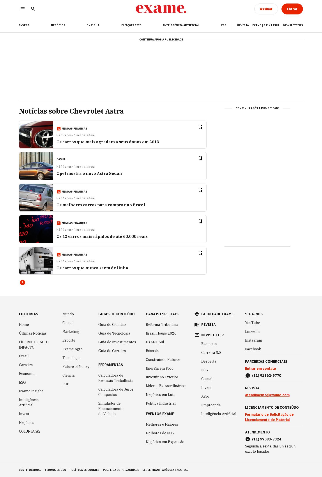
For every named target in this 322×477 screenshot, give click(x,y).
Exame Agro (72, 349)
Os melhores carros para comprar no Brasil (101, 204)
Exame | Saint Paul (266, 25)
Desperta (208, 361)
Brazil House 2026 (161, 333)
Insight (93, 25)
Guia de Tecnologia (114, 333)
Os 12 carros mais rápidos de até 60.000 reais (102, 236)
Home (24, 324)
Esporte (68, 340)
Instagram (253, 340)
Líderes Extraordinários (166, 386)
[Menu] (22, 9)
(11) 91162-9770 (266, 375)
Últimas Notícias (33, 333)
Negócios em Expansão (165, 442)
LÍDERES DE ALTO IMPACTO (34, 344)
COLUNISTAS (29, 431)
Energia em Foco (159, 368)
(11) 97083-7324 (266, 439)
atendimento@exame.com (267, 395)
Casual (68, 323)
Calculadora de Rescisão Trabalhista (115, 378)
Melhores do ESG (160, 433)
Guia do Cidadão (112, 324)
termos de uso (55, 470)
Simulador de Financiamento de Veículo (111, 408)
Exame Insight (31, 391)
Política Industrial (161, 403)
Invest (24, 414)
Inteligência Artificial (181, 25)
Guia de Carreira (112, 351)
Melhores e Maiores (162, 424)
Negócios (58, 25)
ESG (223, 25)
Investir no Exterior (162, 377)
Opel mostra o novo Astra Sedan (89, 173)
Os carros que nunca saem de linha (92, 267)
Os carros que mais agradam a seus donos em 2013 (108, 141)
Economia (27, 373)
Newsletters (293, 25)
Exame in (209, 344)
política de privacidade (121, 470)
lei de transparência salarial (165, 470)
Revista (243, 25)
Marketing (70, 331)
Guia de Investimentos (117, 342)
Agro (205, 396)
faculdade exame (217, 314)
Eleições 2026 (131, 25)
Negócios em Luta (160, 394)
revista (208, 324)
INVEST (24, 25)
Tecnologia (71, 358)
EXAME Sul (155, 342)
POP (65, 384)
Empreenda (211, 405)
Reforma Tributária (162, 324)
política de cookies (84, 470)
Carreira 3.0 (211, 352)
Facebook (253, 349)
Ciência (68, 375)
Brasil (24, 356)
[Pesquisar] (33, 9)
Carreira (26, 365)
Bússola (152, 351)
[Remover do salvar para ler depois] (200, 127)
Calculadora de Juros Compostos (115, 392)
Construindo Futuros (163, 359)
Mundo (68, 314)
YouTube (252, 323)
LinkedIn (252, 331)
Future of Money (76, 366)
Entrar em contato (260, 368)
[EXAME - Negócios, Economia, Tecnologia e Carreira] (161, 9)
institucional (30, 470)
